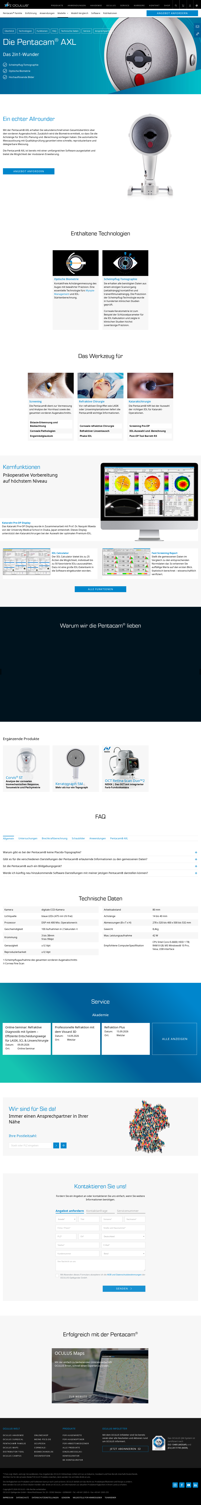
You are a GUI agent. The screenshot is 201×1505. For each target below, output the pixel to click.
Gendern (66, 1497)
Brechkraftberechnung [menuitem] (54, 838)
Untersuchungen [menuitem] (27, 838)
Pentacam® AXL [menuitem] (119, 838)
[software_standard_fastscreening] (126, 549)
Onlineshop (41, 1435)
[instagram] (175, 1485)
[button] (176, 4)
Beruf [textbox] (106, 1254)
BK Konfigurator (73, 1460)
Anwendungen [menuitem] (97, 838)
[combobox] (66, 1219)
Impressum (8, 1497)
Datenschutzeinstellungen (45, 1497)
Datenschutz (22, 1497)
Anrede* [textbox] (61, 1219)
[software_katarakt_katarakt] (149, 467)
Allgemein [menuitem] (8, 838)
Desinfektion (42, 1456)
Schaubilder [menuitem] (78, 838)
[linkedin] (195, 1485)
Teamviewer (110, 1497)
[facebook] (182, 1485)
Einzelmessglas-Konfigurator (73, 1453)
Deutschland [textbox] (109, 1236)
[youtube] (188, 1485)
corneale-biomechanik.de (44, 1449)
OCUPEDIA (40, 1443)
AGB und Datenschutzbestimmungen (124, 1274)
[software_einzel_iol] (26, 549)
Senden (122, 1288)
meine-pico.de (42, 1439)
